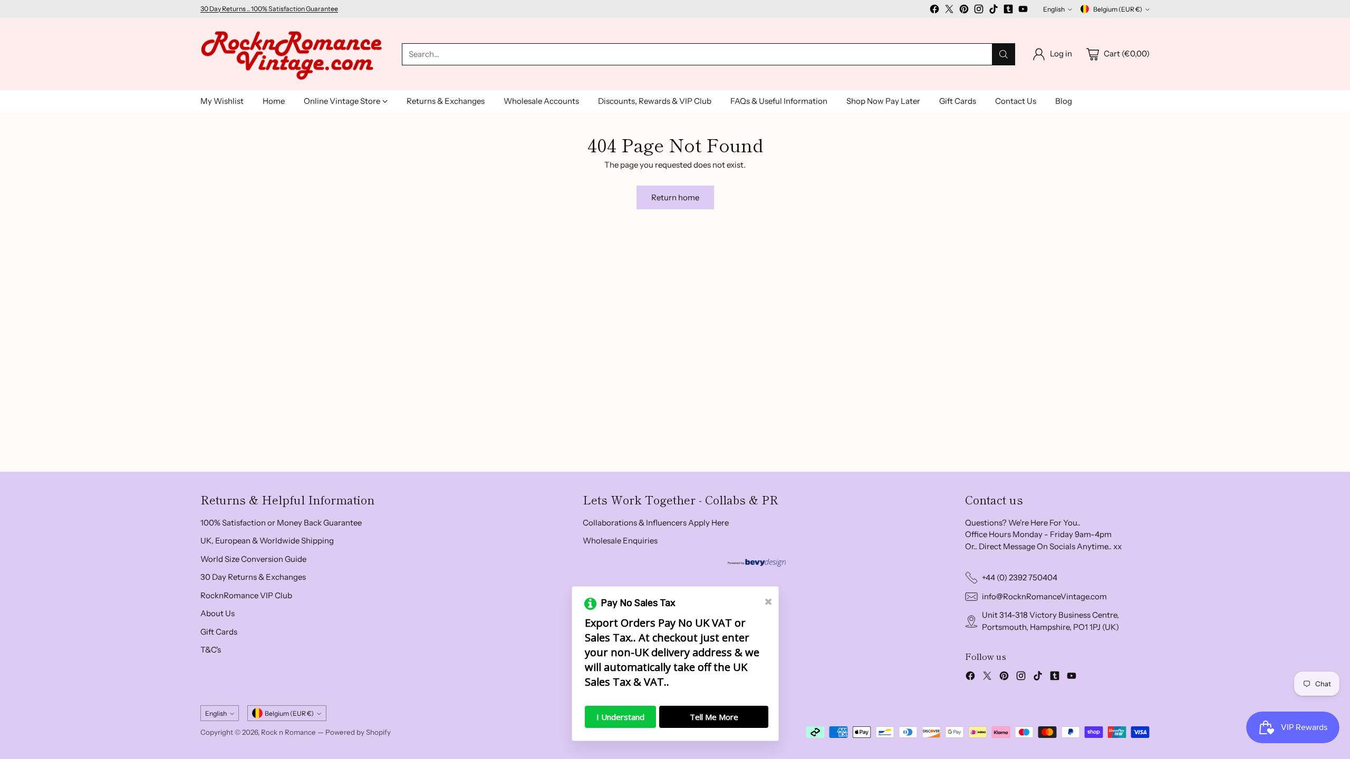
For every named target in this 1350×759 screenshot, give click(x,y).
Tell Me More (714, 717)
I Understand (620, 717)
